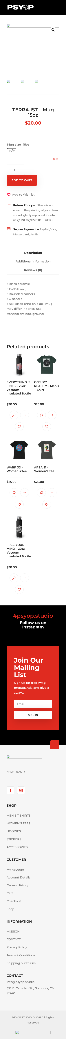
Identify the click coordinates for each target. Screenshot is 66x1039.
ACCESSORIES (17, 847)
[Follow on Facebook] (10, 790)
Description (33, 253)
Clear (56, 158)
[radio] (11, 151)
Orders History (17, 885)
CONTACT (14, 939)
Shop (10, 909)
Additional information (33, 261)
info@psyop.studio (20, 982)
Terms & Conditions (21, 955)
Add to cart (21, 180)
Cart (10, 893)
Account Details (18, 877)
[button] (21, 194)
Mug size (14, 144)
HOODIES (14, 831)
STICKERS (14, 839)
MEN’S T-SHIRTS (18, 815)
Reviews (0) (33, 270)
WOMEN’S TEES (18, 823)
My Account (15, 869)
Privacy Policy (17, 947)
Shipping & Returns (21, 963)
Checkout (14, 901)
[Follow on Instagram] (21, 790)
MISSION (13, 931)
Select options (24, 415)
